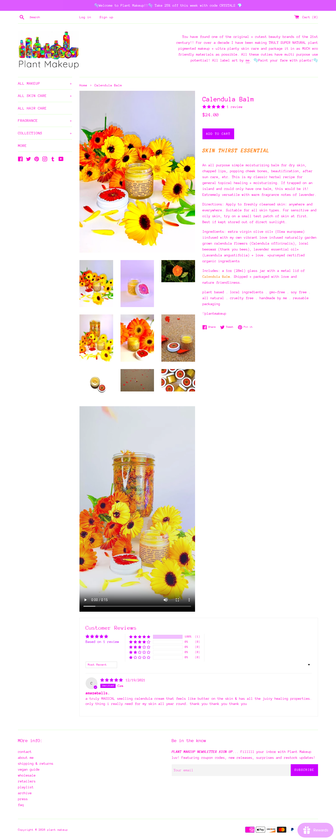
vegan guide (29, 769)
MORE (22, 145)
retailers (27, 781)
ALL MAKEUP (45, 83)
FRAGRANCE (45, 120)
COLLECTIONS (45, 133)
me (248, 60)
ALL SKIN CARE (45, 95)
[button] (214, 107)
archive (25, 793)
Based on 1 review (102, 642)
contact (25, 752)
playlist (26, 787)
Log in (85, 17)
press (23, 799)
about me (26, 758)
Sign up (106, 17)
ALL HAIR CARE (32, 108)
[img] (112, 680)
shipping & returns (35, 763)
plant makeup (57, 829)
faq (21, 805)
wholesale (27, 775)
